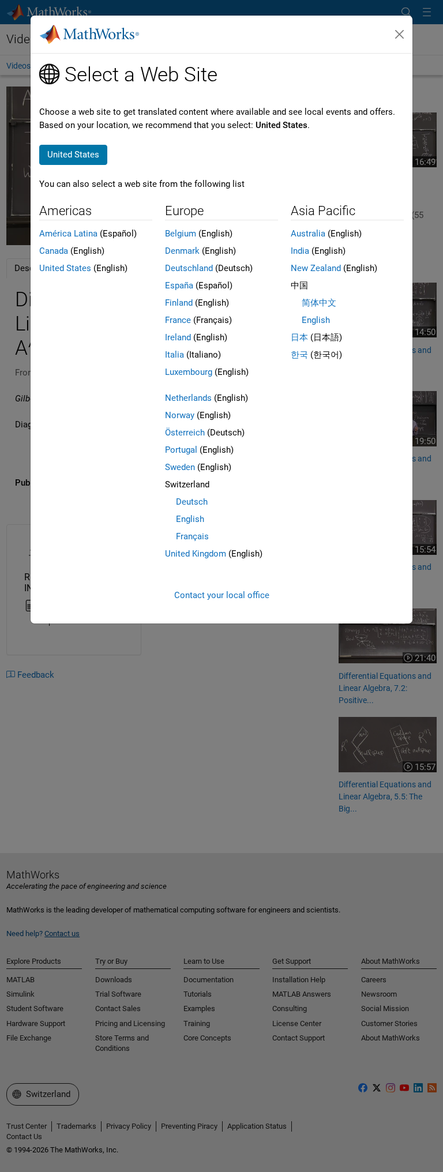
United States (65, 268)
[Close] (399, 34)
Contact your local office (221, 595)
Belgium (180, 233)
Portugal (181, 450)
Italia (174, 355)
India (300, 251)
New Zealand (316, 268)
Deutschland (189, 268)
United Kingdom (195, 554)
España (179, 285)
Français (192, 536)
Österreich (185, 432)
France (178, 320)
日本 (299, 337)
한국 (299, 355)
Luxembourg (188, 372)
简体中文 (319, 303)
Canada (53, 251)
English (190, 519)
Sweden (180, 467)
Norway (179, 415)
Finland (179, 303)
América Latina (68, 233)
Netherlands (188, 398)
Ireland (178, 337)
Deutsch (192, 502)
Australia (308, 233)
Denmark (182, 251)
